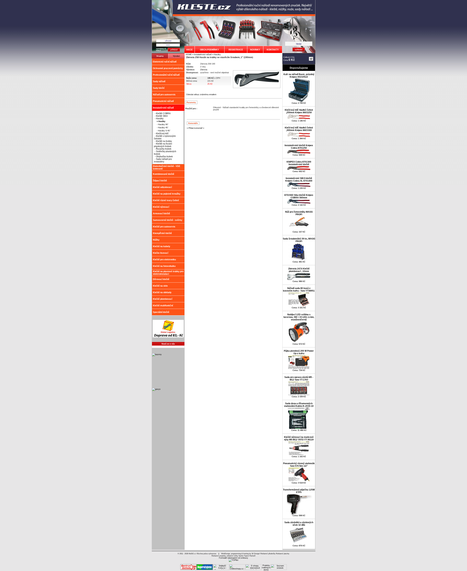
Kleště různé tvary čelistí (166, 200)
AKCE (189, 49)
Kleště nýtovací (161, 207)
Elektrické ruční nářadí (164, 61)
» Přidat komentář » (195, 128)
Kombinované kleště (163, 174)
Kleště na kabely (161, 246)
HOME (189, 54)
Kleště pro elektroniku (164, 259)
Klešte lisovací (160, 253)
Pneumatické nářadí (163, 101)
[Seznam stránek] (279, 569)
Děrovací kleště (161, 279)
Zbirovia (203, 69)
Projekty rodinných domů (266, 567)
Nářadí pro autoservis (164, 94)
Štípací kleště (160, 180)
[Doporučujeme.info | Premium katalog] (205, 569)
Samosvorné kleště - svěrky (167, 220)
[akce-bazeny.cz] (168, 385)
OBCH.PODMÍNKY (209, 49)
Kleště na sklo (160, 286)
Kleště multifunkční (163, 305)
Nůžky (156, 240)
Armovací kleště (161, 213)
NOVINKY (255, 49)
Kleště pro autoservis (164, 226)
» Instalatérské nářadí (202, 54)
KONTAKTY (273, 49)
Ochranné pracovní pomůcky (168, 68)
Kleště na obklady (162, 292)
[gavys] (168, 419)
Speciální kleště (161, 312)
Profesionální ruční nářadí (166, 75)
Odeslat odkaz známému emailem (201, 94)
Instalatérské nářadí (163, 107)
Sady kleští (158, 88)
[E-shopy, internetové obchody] (254, 569)
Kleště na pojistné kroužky (166, 194)
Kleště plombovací (162, 299)
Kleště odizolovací (162, 187)
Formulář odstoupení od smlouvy (233, 558)
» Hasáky (216, 54)
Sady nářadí (159, 81)
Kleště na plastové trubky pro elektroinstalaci (168, 272)
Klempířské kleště (162, 233)
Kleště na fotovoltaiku (164, 266)
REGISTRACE (236, 49)
